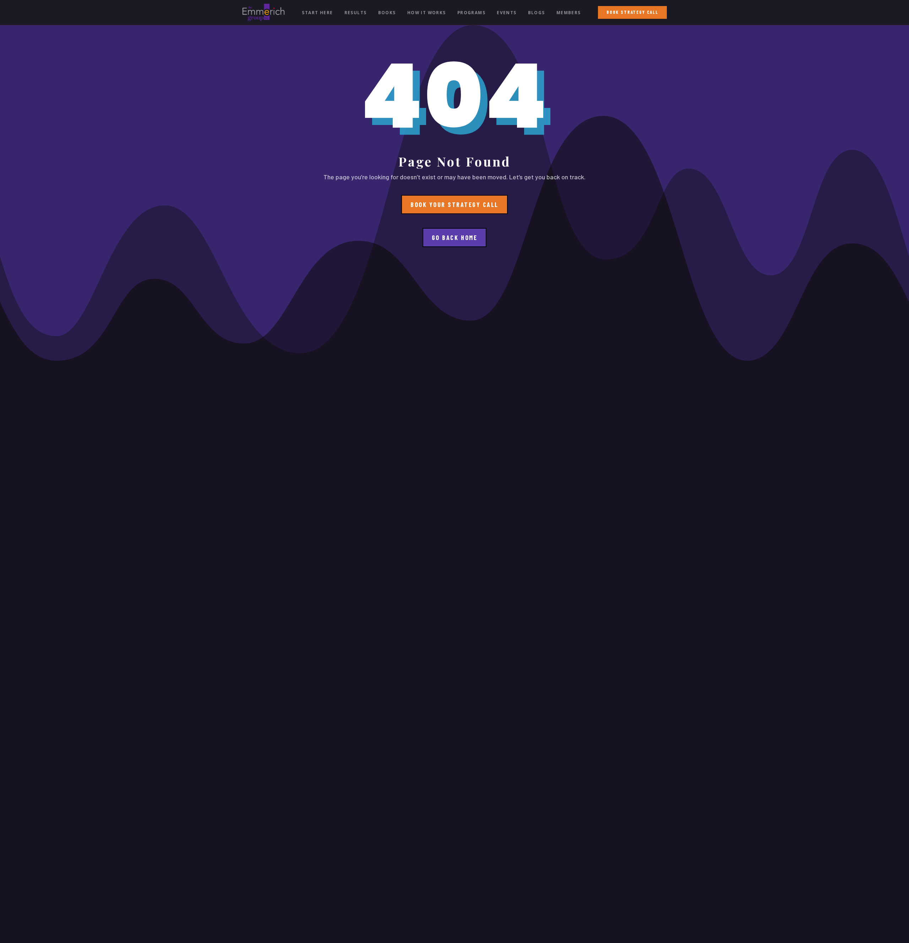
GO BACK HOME (454, 237)
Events (507, 12)
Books (387, 12)
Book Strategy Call (632, 12)
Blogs (536, 12)
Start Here (317, 12)
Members (568, 12)
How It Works (426, 12)
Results (355, 12)
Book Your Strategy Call (454, 204)
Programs (471, 12)
